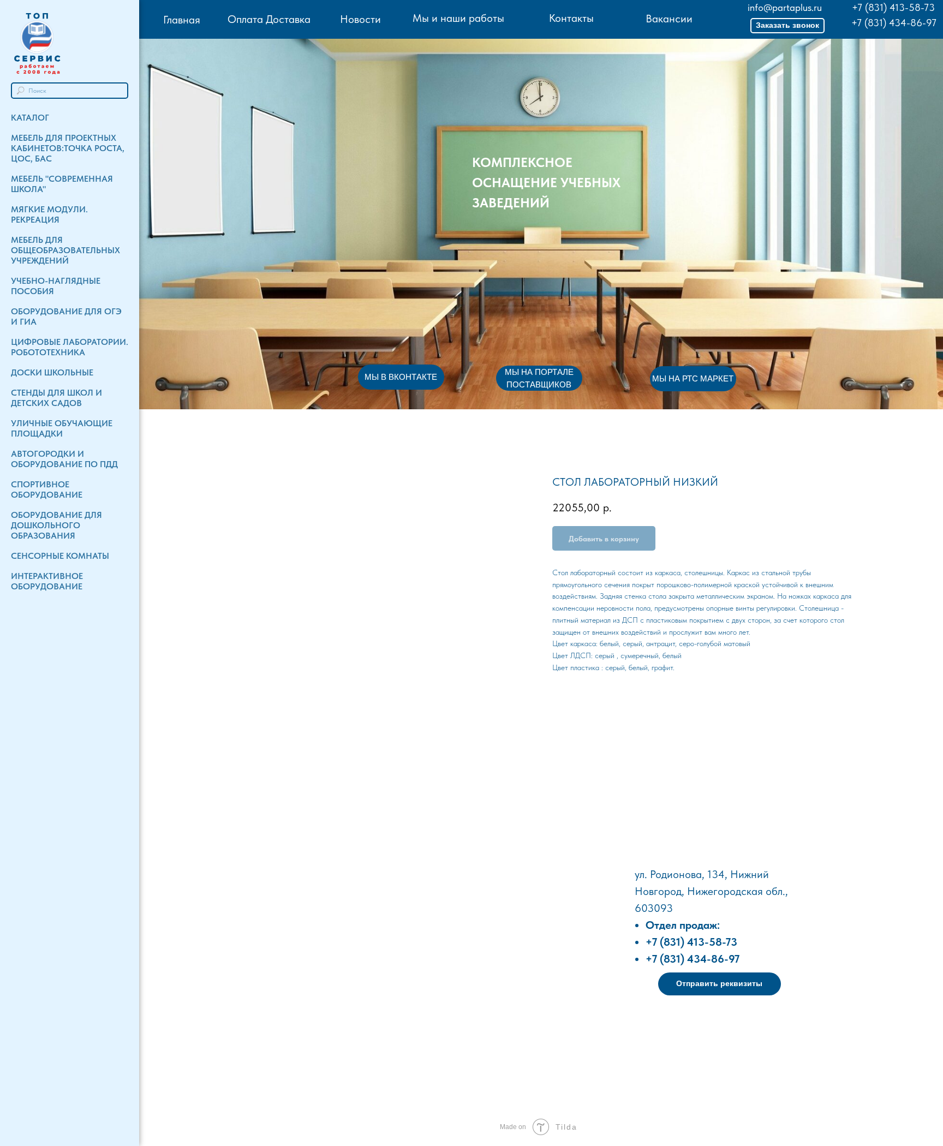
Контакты (571, 18)
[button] (787, 25)
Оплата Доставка (269, 19)
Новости (360, 19)
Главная (181, 19)
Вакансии (669, 18)
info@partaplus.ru (785, 7)
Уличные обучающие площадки (61, 428)
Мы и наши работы (458, 18)
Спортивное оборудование (46, 489)
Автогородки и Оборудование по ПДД (64, 459)
